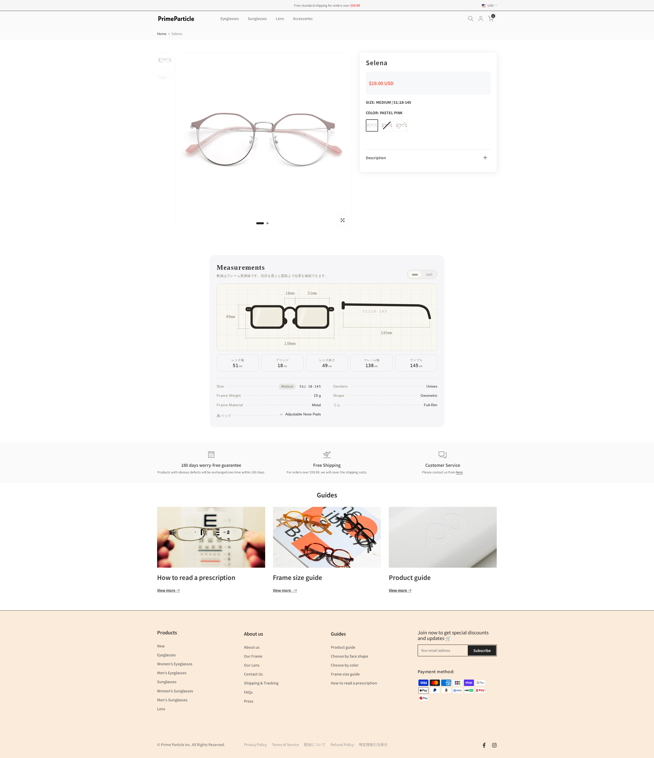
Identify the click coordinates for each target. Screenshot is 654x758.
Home (161, 33)
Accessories (303, 18)
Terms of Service (285, 744)
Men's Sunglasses (172, 699)
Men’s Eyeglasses (171, 672)
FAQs (248, 692)
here (459, 472)
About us (252, 647)
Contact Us (253, 674)
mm (415, 274)
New (161, 645)
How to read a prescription (196, 577)
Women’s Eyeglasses (174, 663)
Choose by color (345, 665)
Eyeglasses (229, 18)
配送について (314, 744)
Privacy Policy (255, 744)
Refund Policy (342, 744)
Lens (280, 18)
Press (248, 701)
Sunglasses (257, 18)
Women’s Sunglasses (175, 690)
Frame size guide (297, 577)
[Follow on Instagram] (494, 745)
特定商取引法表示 (373, 744)
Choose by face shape (349, 656)
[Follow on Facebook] (484, 745)
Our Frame (253, 656)
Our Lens (252, 665)
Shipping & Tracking (261, 682)
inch (429, 274)
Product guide (410, 577)
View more (166, 590)
